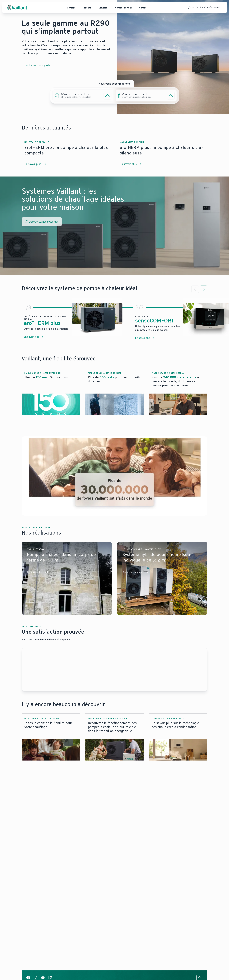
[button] (51, 391)
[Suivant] (203, 289)
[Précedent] (195, 289)
